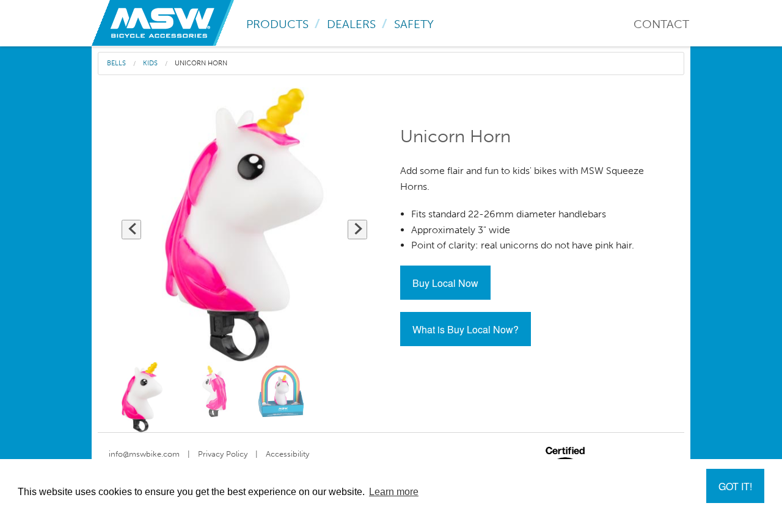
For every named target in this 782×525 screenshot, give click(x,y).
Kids (150, 63)
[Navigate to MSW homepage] (163, 22)
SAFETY (414, 24)
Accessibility (287, 453)
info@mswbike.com (144, 453)
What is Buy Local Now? (465, 329)
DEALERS (351, 24)
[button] (131, 229)
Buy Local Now (445, 283)
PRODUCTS (277, 24)
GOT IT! (735, 486)
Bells (116, 63)
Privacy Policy (222, 453)
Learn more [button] (393, 492)
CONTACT (661, 24)
